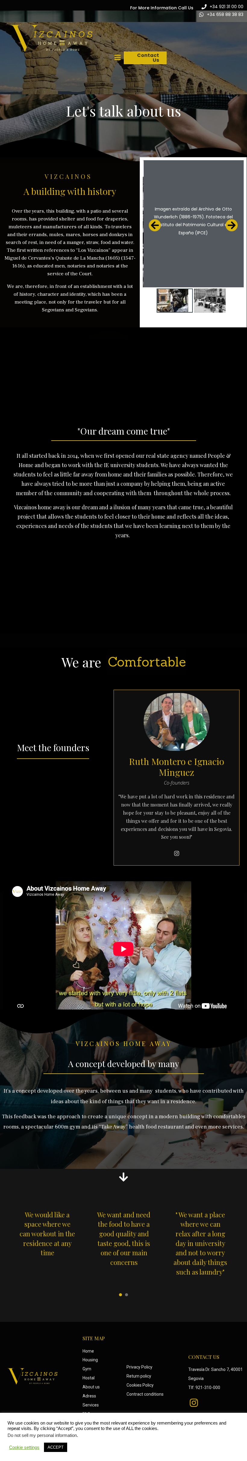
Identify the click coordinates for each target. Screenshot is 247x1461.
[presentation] (120, 1295)
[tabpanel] (47, 1243)
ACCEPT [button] (56, 1447)
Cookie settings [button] (24, 1447)
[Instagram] (176, 853)
